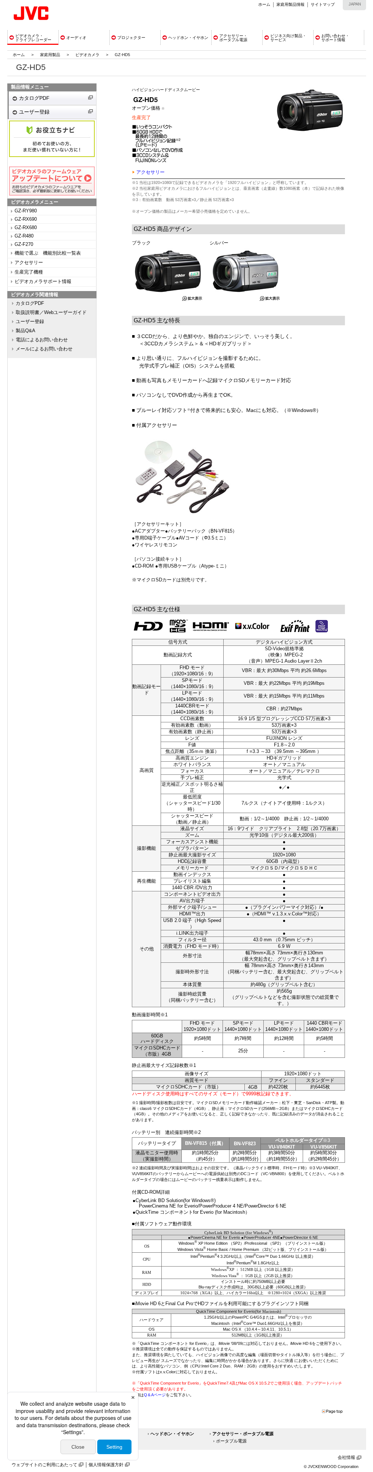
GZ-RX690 (26, 219)
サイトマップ (323, 4)
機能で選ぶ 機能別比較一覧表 (48, 253)
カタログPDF (34, 98)
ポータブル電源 (231, 1441)
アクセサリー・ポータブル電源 (243, 1433)
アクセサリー (29, 262)
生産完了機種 (29, 272)
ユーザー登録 (34, 112)
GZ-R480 (24, 236)
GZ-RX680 (26, 227)
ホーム (264, 4)
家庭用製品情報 (290, 4)
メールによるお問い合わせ (44, 349)
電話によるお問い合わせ (42, 339)
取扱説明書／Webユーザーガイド (51, 312)
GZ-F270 (24, 244)
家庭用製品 (50, 54)
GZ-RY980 (26, 210)
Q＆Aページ (155, 1395)
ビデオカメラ (87, 54)
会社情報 (346, 1457)
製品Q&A (25, 330)
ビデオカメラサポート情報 (43, 281)
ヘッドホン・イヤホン (172, 1433)
